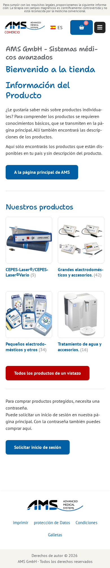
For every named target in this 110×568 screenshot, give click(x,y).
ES (59, 27)
